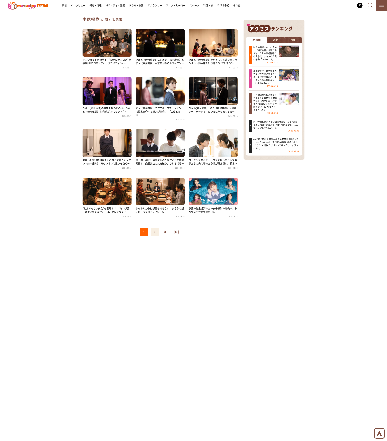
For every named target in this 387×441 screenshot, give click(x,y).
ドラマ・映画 (136, 5)
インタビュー (78, 5)
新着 (64, 5)
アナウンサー (155, 5)
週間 (275, 39)
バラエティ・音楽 (115, 5)
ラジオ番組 (223, 5)
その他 (237, 5)
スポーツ (194, 5)
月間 (293, 39)
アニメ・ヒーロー (175, 5)
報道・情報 (95, 5)
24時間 (256, 39)
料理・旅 (208, 5)
